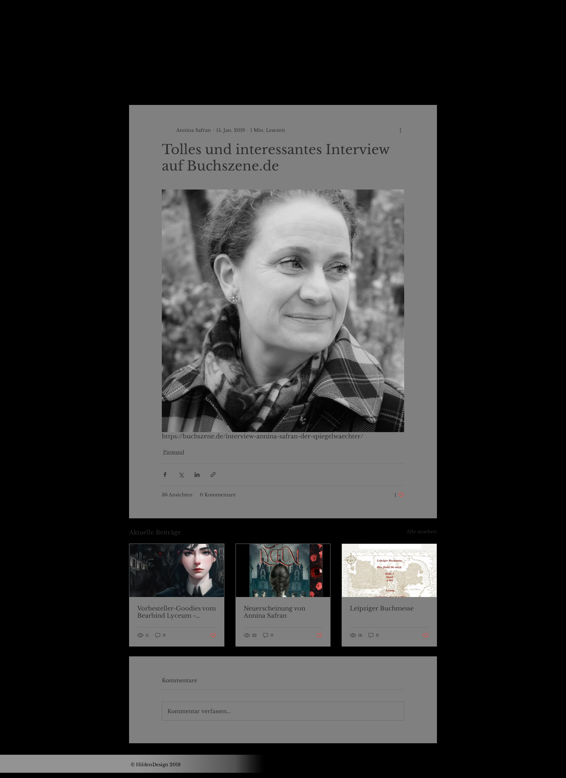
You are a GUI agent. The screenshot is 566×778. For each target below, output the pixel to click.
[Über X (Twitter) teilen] (181, 474)
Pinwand (237, 85)
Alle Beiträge (145, 85)
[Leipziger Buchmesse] (389, 570)
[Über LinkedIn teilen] (197, 474)
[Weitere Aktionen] (400, 130)
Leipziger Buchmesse (382, 608)
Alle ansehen (421, 531)
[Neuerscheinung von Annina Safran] (283, 570)
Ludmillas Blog (194, 85)
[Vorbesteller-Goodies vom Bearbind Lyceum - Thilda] (176, 570)
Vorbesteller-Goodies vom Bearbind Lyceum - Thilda (176, 612)
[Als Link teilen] (213, 474)
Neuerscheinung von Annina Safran (274, 612)
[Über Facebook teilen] (165, 474)
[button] (428, 85)
